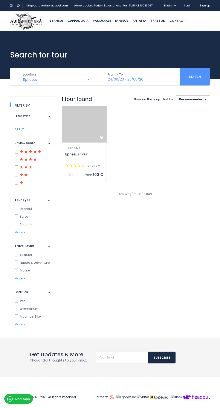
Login (187, 5)
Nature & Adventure (35, 263)
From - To (115, 74)
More (19, 232)
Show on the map (146, 99)
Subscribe (162, 357)
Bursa (24, 216)
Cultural (26, 255)
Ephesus (121, 21)
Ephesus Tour (76, 154)
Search (195, 76)
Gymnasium (29, 309)
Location (29, 74)
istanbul (56, 21)
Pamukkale (102, 21)
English (168, 5)
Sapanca (26, 224)
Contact (177, 21)
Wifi (23, 301)
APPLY (19, 129)
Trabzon (158, 21)
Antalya (139, 21)
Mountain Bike (30, 316)
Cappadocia (78, 21)
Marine (25, 270)
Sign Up (205, 5)
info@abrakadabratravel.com (47, 5)
